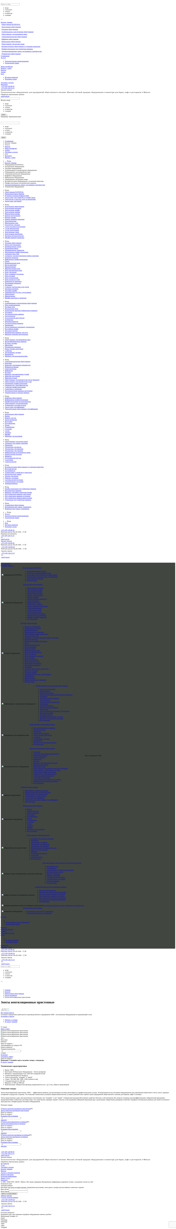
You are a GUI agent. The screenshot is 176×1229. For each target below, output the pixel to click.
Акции (3, 72)
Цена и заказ (5, 1029)
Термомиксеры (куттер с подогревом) (18, 292)
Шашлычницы (10, 296)
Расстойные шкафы (11, 329)
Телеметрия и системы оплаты (15, 405)
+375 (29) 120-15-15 (7, 88)
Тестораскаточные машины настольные (18, 391)
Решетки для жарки (11, 478)
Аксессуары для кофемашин (14, 407)
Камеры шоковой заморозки (14, 219)
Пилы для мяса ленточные (14, 349)
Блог (2, 74)
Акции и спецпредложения (10, 1173)
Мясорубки (9, 345)
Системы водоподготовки (14, 480)
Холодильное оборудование (11, 27)
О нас (3, 1165)
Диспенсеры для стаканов (14, 451)
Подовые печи (10, 307)
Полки (7, 425)
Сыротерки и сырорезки (13, 389)
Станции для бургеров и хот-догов (17, 287)
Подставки (8, 421)
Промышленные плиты (13, 246)
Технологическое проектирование (17, 61)
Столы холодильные (12, 230)
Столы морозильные (12, 228)
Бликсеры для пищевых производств (18, 365)
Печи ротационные (11, 278)
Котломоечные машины (13, 490)
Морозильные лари (11, 223)
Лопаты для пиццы (11, 476)
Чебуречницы (9, 294)
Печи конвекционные (12, 305)
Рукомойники (9, 427)
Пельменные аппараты (13, 347)
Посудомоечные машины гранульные (18, 494)
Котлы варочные (10, 265)
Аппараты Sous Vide (12, 254)
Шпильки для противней (13, 436)
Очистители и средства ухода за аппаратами (20, 199)
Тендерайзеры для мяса (13, 352)
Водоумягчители (10, 469)
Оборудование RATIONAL (11, 24)
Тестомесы (8, 312)
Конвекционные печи (12, 263)
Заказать (4, 1120)
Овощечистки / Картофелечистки (16, 385)
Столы (7, 431)
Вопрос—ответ (6, 68)
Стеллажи (8, 429)
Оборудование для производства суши (18, 382)
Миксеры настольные (12, 376)
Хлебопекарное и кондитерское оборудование (18, 32)
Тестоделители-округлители (14, 318)
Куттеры (8, 372)
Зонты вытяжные (11, 420)
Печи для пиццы (10, 272)
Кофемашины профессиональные (16, 400)
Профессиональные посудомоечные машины (17, 49)
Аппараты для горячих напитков (16, 443)
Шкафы (7, 434)
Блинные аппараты (11, 257)
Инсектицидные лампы (13, 474)
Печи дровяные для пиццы (14, 274)
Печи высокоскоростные (13, 270)
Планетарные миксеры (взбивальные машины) (21, 310)
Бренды (3, 70)
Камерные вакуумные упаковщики (17, 509)
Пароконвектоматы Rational (14, 194)
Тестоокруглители (11, 331)
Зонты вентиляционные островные (13, 1124)
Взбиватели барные (12, 367)
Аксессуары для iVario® (13, 201)
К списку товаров (7, 1062)
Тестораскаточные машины (14, 314)
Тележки (8, 432)
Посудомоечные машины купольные (17, 496)
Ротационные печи (11, 309)
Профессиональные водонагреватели (18, 401)
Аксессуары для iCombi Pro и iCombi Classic (20, 197)
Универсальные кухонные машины (17, 393)
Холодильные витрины (13, 208)
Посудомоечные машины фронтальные (18, 498)
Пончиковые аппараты (13, 283)
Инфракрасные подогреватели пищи (17, 452)
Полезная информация (8, 1176)
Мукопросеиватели (11, 321)
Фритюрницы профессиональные (16, 252)
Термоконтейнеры (11, 483)
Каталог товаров (6, 22)
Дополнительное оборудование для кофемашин (21, 409)
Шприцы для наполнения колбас (16, 356)
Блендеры (8, 363)
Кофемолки (9, 371)
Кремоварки (9, 325)
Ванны (7, 416)
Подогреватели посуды (13, 458)
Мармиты (8, 456)
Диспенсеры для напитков (14, 449)
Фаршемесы (9, 354)
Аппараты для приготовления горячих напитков (22, 256)
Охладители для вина (12, 225)
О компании (5, 56)
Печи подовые (10, 276)
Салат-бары (9, 460)
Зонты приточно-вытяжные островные (14, 1137)
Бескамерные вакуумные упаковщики (18, 507)
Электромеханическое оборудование (14, 37)
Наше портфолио (7, 66)
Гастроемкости (10, 471)
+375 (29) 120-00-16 (7, 86)
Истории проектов (11, 77)
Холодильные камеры (12, 212)
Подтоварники (10, 423)
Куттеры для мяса (11, 343)
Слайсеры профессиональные (15, 387)
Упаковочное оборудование (11, 54)
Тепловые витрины (11, 289)
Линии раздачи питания (13, 454)
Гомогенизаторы (10, 369)
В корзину (4, 1055)
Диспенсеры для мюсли (13, 447)
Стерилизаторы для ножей (14, 482)
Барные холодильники (12, 216)
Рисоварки (8, 285)
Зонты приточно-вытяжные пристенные (15, 1110)
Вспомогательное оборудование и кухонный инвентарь (21, 46)
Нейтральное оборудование (11, 41)
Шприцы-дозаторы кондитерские (16, 334)
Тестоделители (10, 316)
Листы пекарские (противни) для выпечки (20, 327)
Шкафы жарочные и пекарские (15, 298)
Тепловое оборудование (10, 29)
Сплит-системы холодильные (15, 227)
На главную (5, 1163)
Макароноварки (10, 267)
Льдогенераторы (10, 221)
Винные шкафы (10, 217)
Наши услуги (5, 1178)
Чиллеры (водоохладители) (14, 236)
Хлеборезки (9, 320)
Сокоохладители (10, 462)
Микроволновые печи (12, 268)
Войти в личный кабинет (9, 1193)
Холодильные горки (12, 232)
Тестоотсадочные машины (14, 323)
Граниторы (9, 445)
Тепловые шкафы (11, 290)
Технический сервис (12, 63)
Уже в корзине (13, 1116)
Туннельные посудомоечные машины (18, 500)
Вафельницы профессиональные (16, 259)
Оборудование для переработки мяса (14, 34)
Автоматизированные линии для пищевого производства (22, 51)
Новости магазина (7, 1174)
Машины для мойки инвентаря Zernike (18, 492)
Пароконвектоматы (11, 248)
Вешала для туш (10, 418)
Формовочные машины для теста (16, 332)
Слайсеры (8, 351)
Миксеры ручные (11, 378)
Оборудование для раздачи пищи (13, 44)
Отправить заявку (7, 1057)
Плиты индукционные (13, 245)
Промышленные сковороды (14, 250)
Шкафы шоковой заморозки (14, 238)
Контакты (4, 84)
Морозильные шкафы (12, 214)
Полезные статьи (11, 79)
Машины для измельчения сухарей (17, 374)
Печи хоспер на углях (12, 279)
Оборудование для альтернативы (16, 403)
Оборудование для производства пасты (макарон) (22, 380)
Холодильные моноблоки (14, 234)
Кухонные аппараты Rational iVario (17, 196)
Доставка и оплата (7, 83)
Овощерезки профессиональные (16, 383)
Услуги (3, 58)
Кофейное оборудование (10, 39)
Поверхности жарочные (13, 281)
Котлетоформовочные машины (15, 341)
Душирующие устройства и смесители (18, 472)
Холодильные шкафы (12, 210)
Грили (7, 261)
